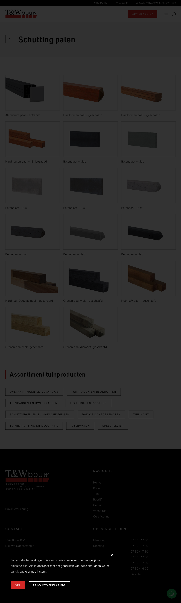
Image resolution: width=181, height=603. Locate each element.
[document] (90, 301)
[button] (111, 555)
